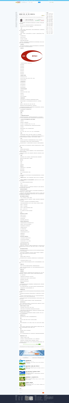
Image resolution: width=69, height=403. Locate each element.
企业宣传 (29, 0)
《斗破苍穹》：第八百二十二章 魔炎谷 (49, 32)
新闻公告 (18, 0)
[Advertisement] (34, 7)
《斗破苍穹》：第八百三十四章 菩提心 (49, 19)
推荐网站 (16, 12)
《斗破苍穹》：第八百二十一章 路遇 (49, 33)
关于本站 (34, 0)
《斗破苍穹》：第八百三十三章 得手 (49, 20)
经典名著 (22, 0)
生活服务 (22, 397)
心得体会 (26, 361)
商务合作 (16, 13)
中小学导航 (19, 397)
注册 (53, 0)
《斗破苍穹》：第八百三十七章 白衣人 (49, 16)
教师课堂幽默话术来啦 (28, 360)
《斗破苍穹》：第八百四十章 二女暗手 (49, 13)
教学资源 (27, 0)
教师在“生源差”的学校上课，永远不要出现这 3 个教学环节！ (33, 371)
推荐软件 (22, 398)
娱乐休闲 (16, 398)
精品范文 (24, 0)
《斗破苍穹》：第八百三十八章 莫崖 (37, 398)
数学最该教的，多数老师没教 (29, 382)
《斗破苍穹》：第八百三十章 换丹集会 (49, 23)
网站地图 (32, 0)
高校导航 (16, 397)
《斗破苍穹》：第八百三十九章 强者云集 (38, 397)
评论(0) (29, 15)
